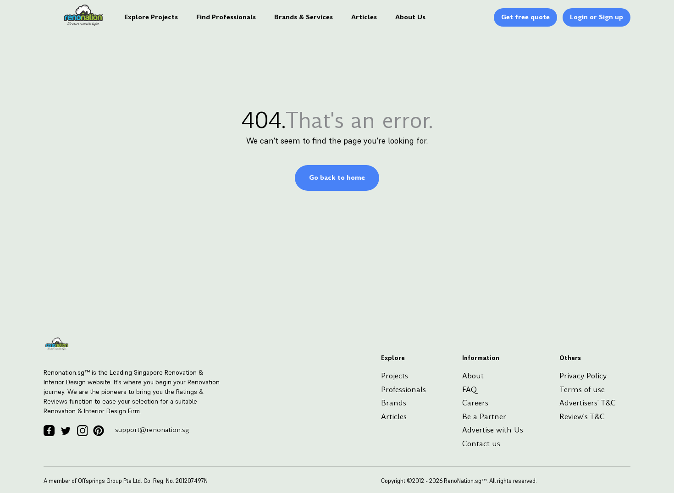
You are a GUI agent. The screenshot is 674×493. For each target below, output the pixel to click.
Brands (393, 403)
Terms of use (582, 389)
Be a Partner (484, 416)
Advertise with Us (492, 430)
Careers (475, 403)
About (473, 376)
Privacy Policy (583, 376)
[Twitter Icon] (65, 430)
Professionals (403, 389)
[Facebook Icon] (49, 430)
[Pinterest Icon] (98, 430)
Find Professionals (226, 17)
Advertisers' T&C (587, 403)
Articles (364, 17)
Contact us (481, 443)
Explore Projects (151, 17)
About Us (410, 17)
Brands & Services (303, 17)
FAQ (469, 389)
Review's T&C (582, 416)
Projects (394, 376)
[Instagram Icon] (82, 430)
